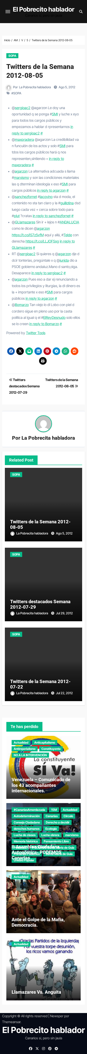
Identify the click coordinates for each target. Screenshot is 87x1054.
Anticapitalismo (44, 742)
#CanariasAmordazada (29, 809)
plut (17, 216)
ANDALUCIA (69, 222)
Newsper (56, 1016)
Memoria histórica (26, 841)
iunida (64, 260)
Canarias (52, 816)
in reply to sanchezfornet (52, 216)
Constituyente (51, 749)
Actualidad (21, 742)
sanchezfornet (26, 197)
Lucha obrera (50, 835)
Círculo (68, 816)
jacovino (46, 197)
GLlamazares (25, 222)
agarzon (21, 171)
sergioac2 (22, 108)
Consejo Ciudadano (27, 822)
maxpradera (24, 139)
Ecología (51, 828)
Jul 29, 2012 (64, 613)
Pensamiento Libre (56, 841)
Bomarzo (22, 305)
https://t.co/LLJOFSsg (42, 241)
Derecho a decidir (57, 822)
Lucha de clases (24, 835)
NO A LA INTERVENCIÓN (30, 755)
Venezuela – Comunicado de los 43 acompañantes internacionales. (41, 785)
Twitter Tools (35, 333)
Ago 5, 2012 (64, 533)
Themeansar (11, 1022)
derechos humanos (26, 828)
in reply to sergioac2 (47, 273)
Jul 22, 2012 (64, 693)
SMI (55, 114)
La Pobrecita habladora (35, 87)
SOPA (12, 55)
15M (54, 809)
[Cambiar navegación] (7, 11)
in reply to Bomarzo (44, 324)
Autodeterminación (27, 816)
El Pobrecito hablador (43, 9)
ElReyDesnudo (54, 317)
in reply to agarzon (51, 190)
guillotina (67, 203)
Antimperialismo (24, 749)
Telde (68, 235)
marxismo (21, 177)
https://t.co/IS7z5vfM (28, 235)
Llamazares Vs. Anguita (36, 992)
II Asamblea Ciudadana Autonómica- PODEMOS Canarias (36, 852)
